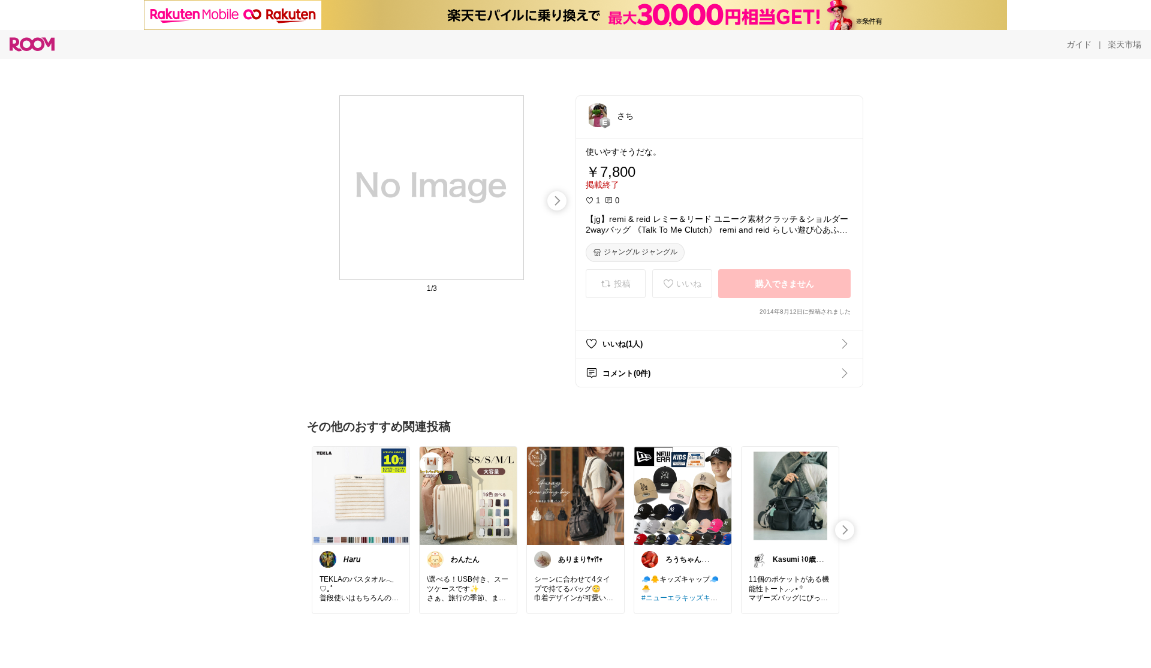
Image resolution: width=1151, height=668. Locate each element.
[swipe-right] (557, 200)
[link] (360, 495)
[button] (598, 115)
